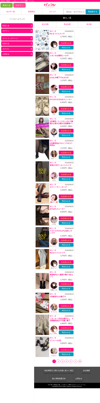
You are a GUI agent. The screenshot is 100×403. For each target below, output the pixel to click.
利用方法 (5, 44)
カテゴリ (52, 11)
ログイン (19, 5)
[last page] (80, 361)
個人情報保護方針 (59, 378)
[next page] (75, 361)
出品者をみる (66, 43)
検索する (93, 11)
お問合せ (5, 54)
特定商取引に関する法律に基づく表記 (58, 370)
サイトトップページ (10, 38)
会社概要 (86, 370)
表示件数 (45, 24)
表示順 (89, 24)
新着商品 (31, 11)
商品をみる (66, 47)
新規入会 (6, 5)
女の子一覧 (10, 11)
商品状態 (67, 24)
